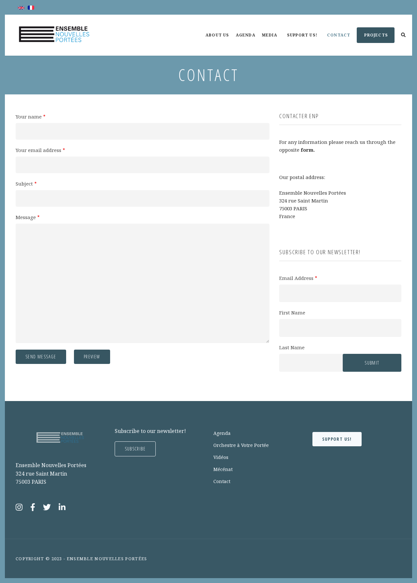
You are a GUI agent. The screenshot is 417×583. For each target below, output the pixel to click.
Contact (341, 40)
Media (272, 40)
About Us (217, 35)
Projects (372, 37)
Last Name (292, 347)
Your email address (38, 150)
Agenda (245, 35)
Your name (29, 116)
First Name (292, 312)
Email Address (296, 278)
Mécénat (223, 469)
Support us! (305, 40)
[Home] (54, 34)
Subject (24, 183)
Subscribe (135, 449)
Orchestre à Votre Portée (241, 445)
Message (26, 217)
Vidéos (220, 457)
